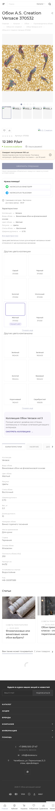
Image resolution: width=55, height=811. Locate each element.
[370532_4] (47, 112)
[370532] (6, 112)
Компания (8, 724)
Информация (9, 731)
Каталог (6, 704)
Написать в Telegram (21, 193)
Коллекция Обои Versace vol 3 (24, 418)
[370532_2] (27, 112)
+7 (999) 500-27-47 (28, 747)
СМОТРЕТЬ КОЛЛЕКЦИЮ (19, 431)
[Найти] (49, 4)
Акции (5, 711)
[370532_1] (16, 112)
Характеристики (13, 447)
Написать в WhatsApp (21, 187)
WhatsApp (27, 772)
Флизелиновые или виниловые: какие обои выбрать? (18, 634)
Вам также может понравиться (17, 651)
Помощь (7, 737)
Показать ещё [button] (27, 330)
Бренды (6, 717)
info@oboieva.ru (29, 755)
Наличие (34, 447)
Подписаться (43, 693)
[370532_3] (37, 112)
